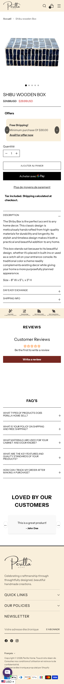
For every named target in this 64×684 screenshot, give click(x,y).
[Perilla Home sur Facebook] (6, 641)
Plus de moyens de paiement (32, 187)
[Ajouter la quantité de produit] (6, 153)
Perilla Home (29, 658)
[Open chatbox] (7, 672)
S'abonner (53, 629)
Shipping (28, 196)
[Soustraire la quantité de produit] (16, 153)
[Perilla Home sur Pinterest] (12, 641)
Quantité (9, 146)
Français (8, 653)
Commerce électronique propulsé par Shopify (26, 667)
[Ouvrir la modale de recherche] (44, 5)
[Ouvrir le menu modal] (58, 5)
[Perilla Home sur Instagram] (17, 641)
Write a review (32, 359)
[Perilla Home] (11, 5)
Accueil (7, 18)
